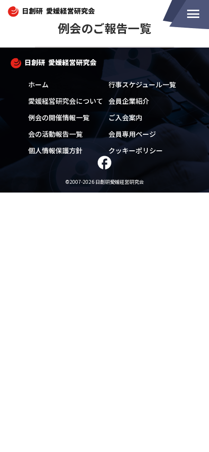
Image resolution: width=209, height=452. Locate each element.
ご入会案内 (125, 117)
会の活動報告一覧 (55, 134)
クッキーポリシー (135, 150)
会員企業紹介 (128, 101)
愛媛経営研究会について (65, 101)
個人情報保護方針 (55, 150)
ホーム (38, 84)
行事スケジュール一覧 (142, 84)
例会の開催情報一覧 (58, 117)
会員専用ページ (132, 134)
